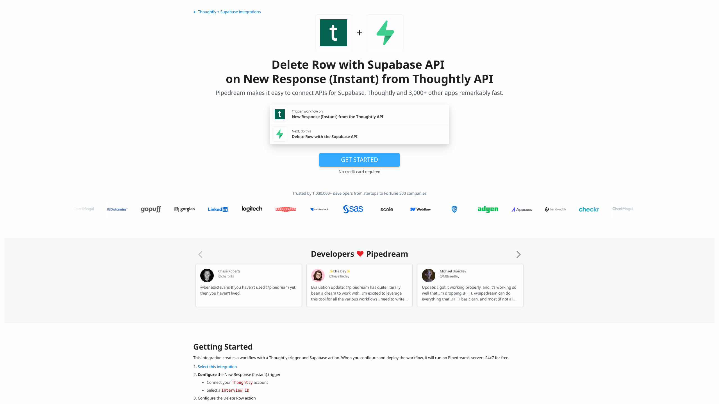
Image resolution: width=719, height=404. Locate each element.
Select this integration (217, 366)
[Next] (518, 254)
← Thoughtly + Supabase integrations (227, 12)
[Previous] (200, 254)
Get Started (359, 160)
